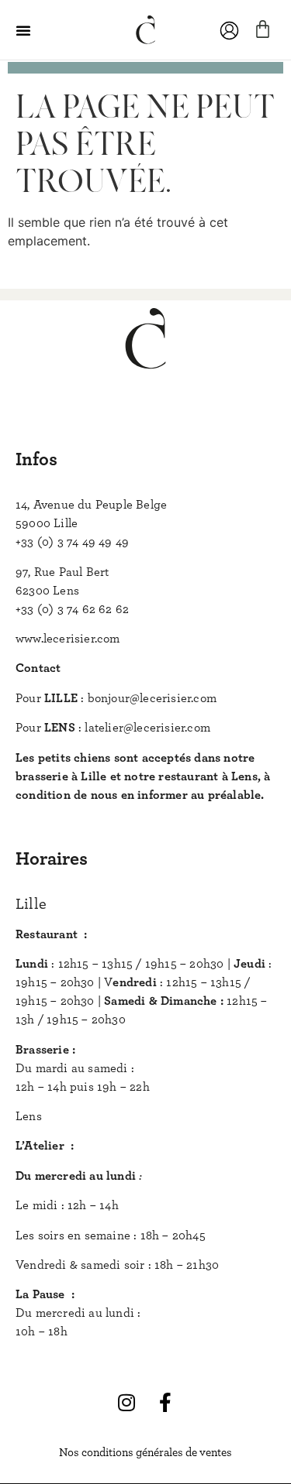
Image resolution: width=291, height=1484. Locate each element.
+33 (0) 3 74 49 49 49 (72, 542)
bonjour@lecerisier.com (152, 698)
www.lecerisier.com (68, 638)
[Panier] (262, 29)
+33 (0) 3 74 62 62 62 (72, 609)
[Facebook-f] (165, 1402)
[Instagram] (126, 1402)
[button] (23, 30)
